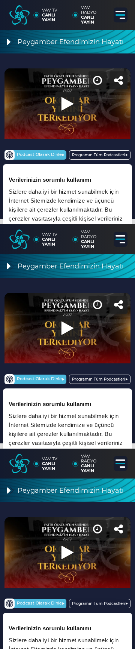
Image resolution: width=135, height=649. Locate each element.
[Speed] (102, 12)
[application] (67, 324)
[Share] (123, 12)
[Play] (68, 324)
